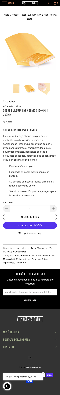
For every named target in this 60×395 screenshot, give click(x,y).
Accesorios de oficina (24, 255)
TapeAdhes (9, 101)
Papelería (36, 259)
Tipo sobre (20, 262)
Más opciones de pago (30, 233)
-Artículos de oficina (26, 248)
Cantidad (8, 202)
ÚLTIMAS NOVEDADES (14, 251)
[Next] (54, 51)
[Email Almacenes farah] (30, 358)
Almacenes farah (33, 367)
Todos (52, 248)
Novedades (24, 259)
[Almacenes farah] (30, 3)
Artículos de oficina (45, 255)
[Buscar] (49, 3)
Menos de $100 (10, 259)
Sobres (45, 259)
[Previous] (6, 51)
